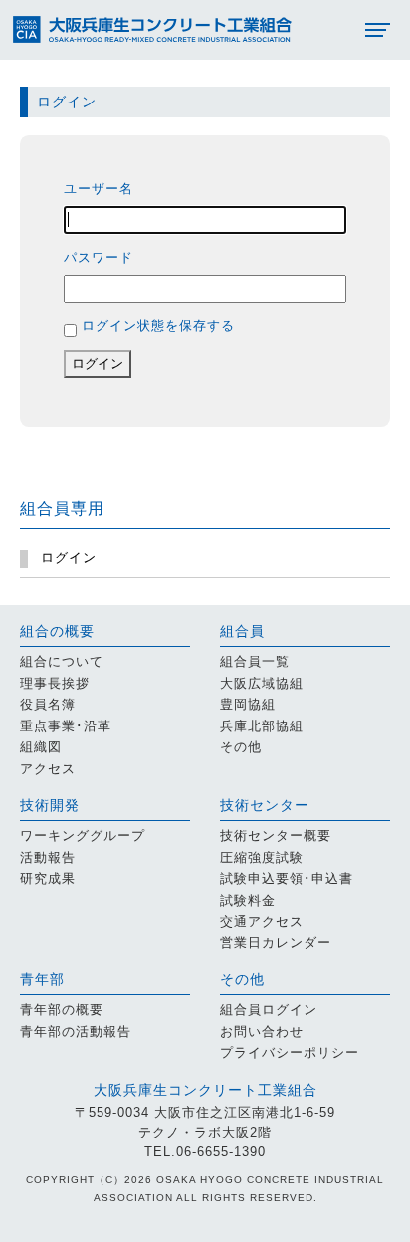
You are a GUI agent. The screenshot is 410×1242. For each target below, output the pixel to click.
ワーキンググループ (82, 836)
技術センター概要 (275, 836)
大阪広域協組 (262, 684)
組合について (61, 662)
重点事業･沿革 (65, 726)
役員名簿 (48, 705)
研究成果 (48, 879)
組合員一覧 (255, 662)
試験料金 (248, 901)
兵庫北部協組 (262, 726)
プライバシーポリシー (289, 1053)
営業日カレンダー (275, 943)
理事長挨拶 (55, 684)
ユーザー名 (98, 188)
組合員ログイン (268, 1010)
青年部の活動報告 (75, 1032)
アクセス (48, 769)
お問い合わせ (262, 1032)
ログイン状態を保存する (158, 325)
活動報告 (48, 858)
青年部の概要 (61, 1010)
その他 (241, 747)
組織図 (41, 747)
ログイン (97, 363)
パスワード (98, 257)
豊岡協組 (248, 705)
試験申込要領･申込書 (286, 879)
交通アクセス (262, 922)
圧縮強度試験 (262, 858)
